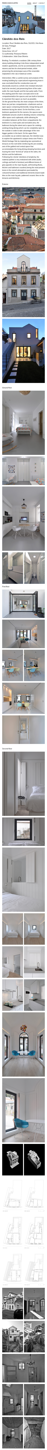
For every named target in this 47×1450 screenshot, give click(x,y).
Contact (42, 3)
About (35, 3)
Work (29, 3)
